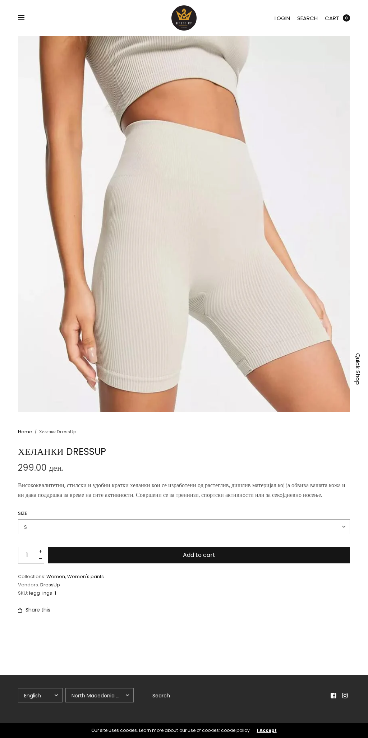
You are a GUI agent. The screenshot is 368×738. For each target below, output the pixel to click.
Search (307, 18)
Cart (332, 18)
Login (282, 18)
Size (22, 513)
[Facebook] (333, 695)
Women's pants (85, 576)
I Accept (267, 730)
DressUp (50, 584)
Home (25, 431)
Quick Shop (358, 369)
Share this (38, 609)
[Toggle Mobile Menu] (26, 18)
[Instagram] (345, 695)
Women (55, 576)
